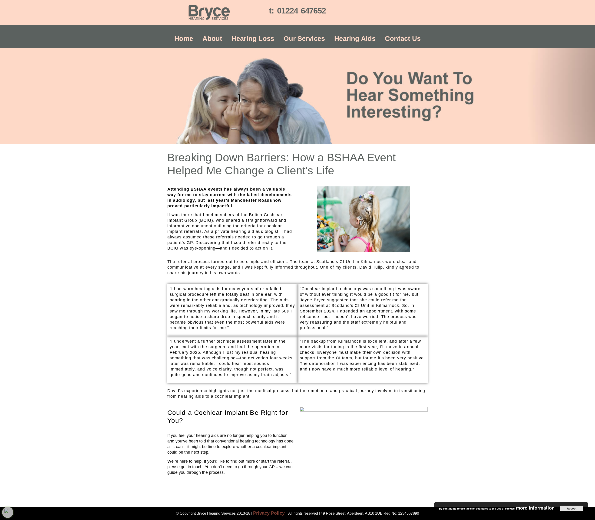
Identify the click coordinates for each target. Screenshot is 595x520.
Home (183, 38)
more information (535, 507)
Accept (571, 508)
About (212, 38)
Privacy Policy (269, 513)
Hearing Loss (252, 38)
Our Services (304, 38)
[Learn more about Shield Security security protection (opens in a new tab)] (7, 512)
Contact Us (403, 38)
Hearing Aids (355, 38)
